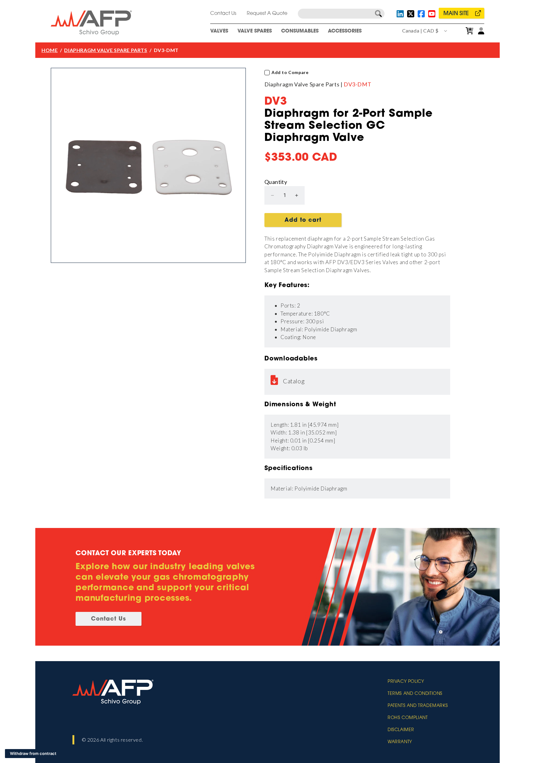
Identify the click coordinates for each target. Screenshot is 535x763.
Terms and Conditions (415, 694)
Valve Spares (254, 31)
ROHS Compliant (408, 718)
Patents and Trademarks (418, 706)
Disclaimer (401, 730)
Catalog (294, 381)
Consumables (300, 31)
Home (49, 50)
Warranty (400, 742)
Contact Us (223, 13)
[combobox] (341, 14)
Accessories (345, 31)
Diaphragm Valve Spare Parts (105, 50)
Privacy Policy (406, 682)
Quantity (275, 181)
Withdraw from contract (33, 753)
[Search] (378, 13)
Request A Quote (267, 13)
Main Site (456, 14)
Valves (219, 31)
